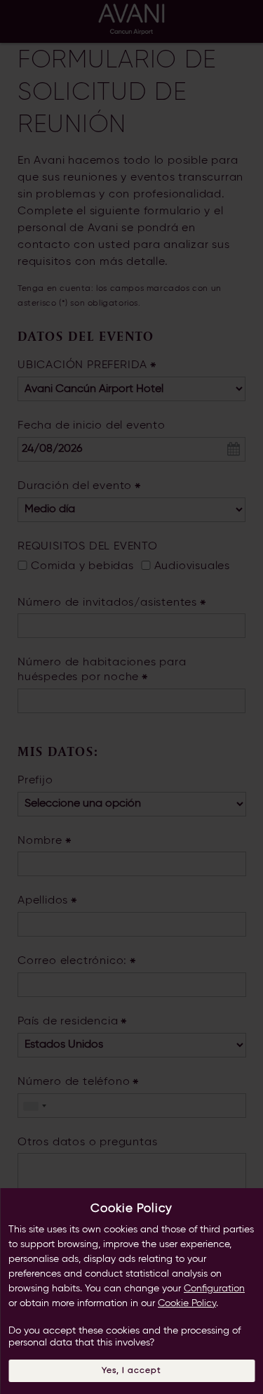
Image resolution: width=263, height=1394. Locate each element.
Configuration (214, 1289)
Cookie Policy (187, 1303)
